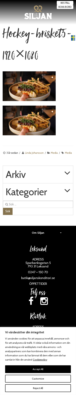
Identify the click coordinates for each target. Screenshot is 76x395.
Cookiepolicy (40, 359)
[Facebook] (31, 301)
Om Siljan (38, 232)
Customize (38, 378)
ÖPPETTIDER (38, 284)
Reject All (38, 388)
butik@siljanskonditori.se (38, 278)
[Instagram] (44, 301)
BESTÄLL (65, 2)
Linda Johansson (34, 152)
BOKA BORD (65, 6)
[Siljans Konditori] (38, 12)
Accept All (38, 369)
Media (54, 152)
